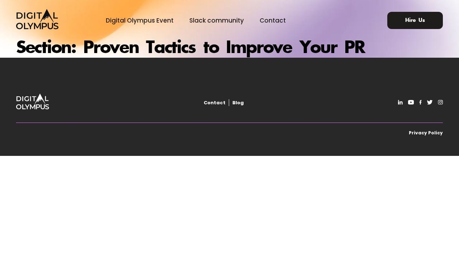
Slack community (216, 20)
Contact (273, 20)
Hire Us (415, 20)
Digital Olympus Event (140, 20)
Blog (238, 102)
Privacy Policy (426, 133)
